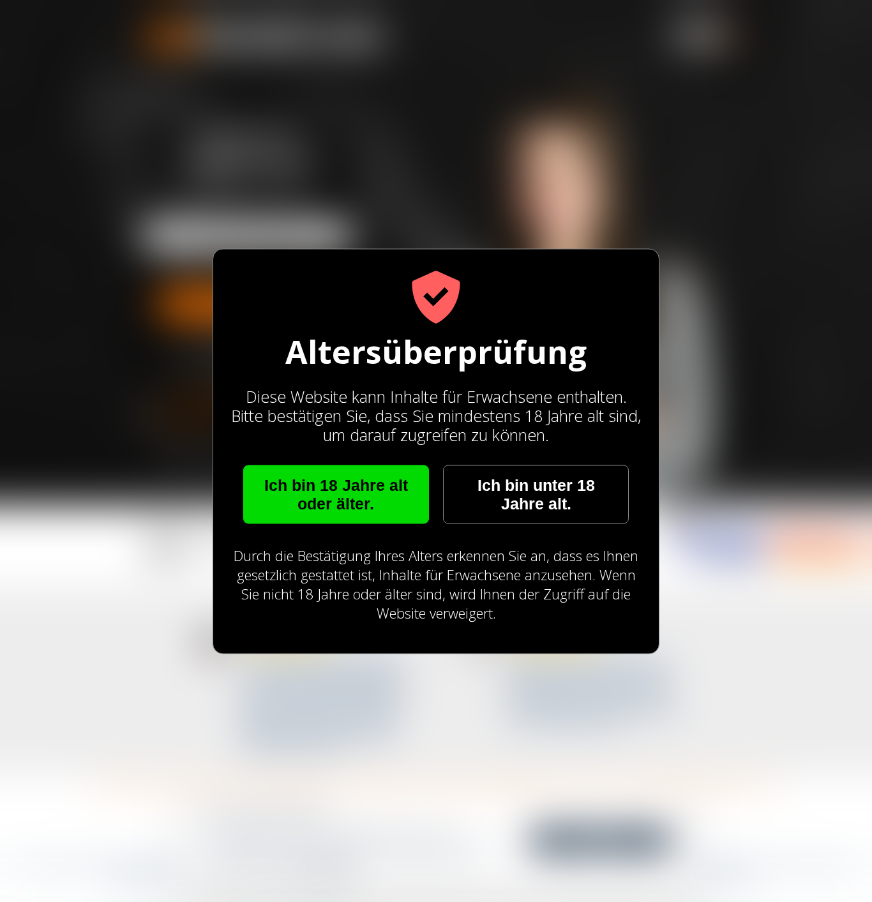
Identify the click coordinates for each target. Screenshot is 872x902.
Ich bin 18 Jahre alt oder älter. (336, 494)
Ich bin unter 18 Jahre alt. (536, 494)
